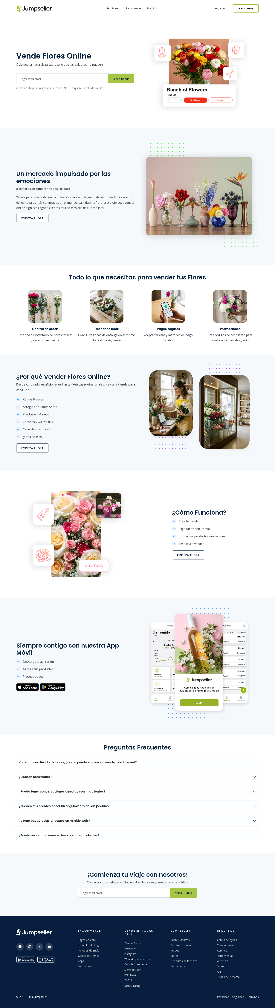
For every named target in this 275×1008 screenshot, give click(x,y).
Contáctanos (178, 966)
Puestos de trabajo (182, 945)
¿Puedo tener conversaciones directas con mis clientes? (62, 791)
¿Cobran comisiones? (35, 777)
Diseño (221, 966)
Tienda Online (132, 943)
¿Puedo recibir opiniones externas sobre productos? (59, 835)
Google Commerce (135, 964)
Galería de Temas (88, 955)
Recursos (132, 8)
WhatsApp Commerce (137, 959)
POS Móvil (130, 975)
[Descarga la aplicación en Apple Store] (46, 960)
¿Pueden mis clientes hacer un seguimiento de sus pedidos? (64, 806)
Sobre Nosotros (180, 940)
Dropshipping (132, 985)
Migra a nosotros (227, 945)
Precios (152, 8)
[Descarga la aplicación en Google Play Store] (25, 960)
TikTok (128, 980)
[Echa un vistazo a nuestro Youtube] (49, 947)
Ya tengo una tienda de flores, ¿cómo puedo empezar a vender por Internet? (78, 762)
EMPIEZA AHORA (32, 218)
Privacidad (223, 997)
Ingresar (219, 8)
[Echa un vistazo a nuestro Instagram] (29, 947)
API (219, 971)
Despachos (84, 966)
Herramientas (225, 955)
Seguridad (238, 997)
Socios (174, 955)
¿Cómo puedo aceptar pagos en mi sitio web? (54, 821)
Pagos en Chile (87, 940)
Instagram (130, 954)
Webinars (222, 961)
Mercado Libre (132, 970)
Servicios (112, 8)
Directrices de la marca (184, 961)
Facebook (130, 948)
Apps (81, 961)
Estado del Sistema (228, 977)
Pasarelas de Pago (89, 945)
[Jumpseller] (34, 932)
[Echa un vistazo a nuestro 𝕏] (39, 947)
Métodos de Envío (88, 950)
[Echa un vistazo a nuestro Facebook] (20, 947)
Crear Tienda (246, 8)
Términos (253, 997)
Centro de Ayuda (227, 940)
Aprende (222, 950)
